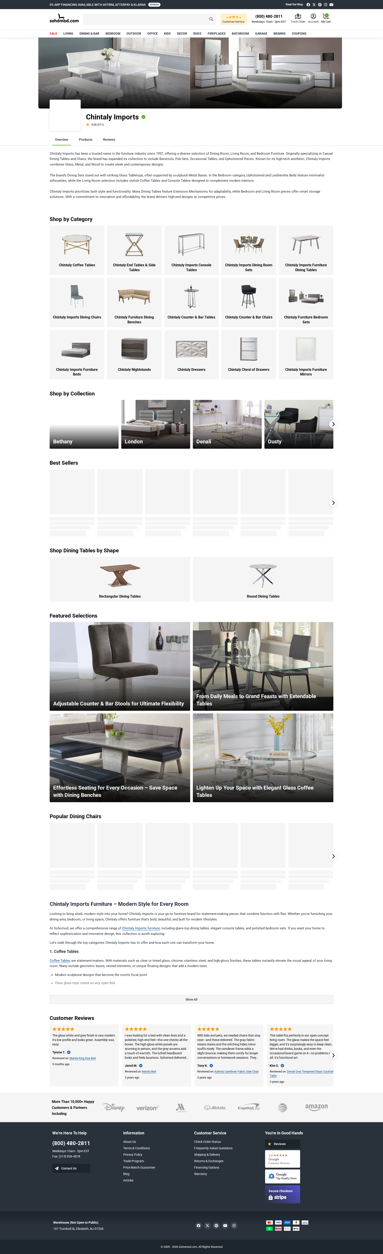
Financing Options (206, 1167)
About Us (129, 1141)
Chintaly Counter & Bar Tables (191, 317)
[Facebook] (308, 4)
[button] (149, 19)
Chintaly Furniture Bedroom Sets (306, 319)
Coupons (299, 33)
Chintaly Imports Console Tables (191, 267)
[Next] (333, 424)
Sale (53, 33)
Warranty (200, 1174)
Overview (61, 140)
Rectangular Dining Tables (120, 596)
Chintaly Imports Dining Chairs (77, 317)
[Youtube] (331, 4)
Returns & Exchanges (208, 1161)
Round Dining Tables (263, 596)
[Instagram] (326, 4)
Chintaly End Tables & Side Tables (134, 267)
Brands (280, 33)
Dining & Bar (89, 33)
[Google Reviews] (282, 1159)
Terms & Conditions (136, 1148)
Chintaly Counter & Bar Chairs (248, 317)
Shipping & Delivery (207, 1154)
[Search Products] (211, 19)
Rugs (197, 33)
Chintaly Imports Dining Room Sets (248, 267)
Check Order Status (207, 1141)
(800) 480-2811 (71, 1143)
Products (85, 140)
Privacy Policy (132, 1154)
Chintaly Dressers (191, 369)
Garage (261, 33)
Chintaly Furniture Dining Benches (134, 319)
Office (152, 33)
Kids (167, 33)
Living (68, 33)
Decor (182, 33)
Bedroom (113, 33)
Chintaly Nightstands (134, 369)
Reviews (109, 140)
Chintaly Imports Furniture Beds (77, 372)
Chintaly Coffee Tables (77, 265)
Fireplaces (217, 33)
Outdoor (134, 33)
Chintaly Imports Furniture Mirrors (306, 372)
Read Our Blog (294, 4)
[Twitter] (314, 4)
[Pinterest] (320, 4)
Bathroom (240, 33)
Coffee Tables (60, 961)
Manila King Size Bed (83, 1058)
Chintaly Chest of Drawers (248, 369)
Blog (126, 1174)
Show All (191, 999)
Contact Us (68, 1168)
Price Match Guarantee (139, 1167)
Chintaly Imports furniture (141, 928)
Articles (128, 1180)
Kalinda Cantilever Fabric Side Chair (237, 1071)
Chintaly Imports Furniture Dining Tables (306, 267)
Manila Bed (149, 1071)
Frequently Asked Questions (213, 1148)
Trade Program (133, 1161)
